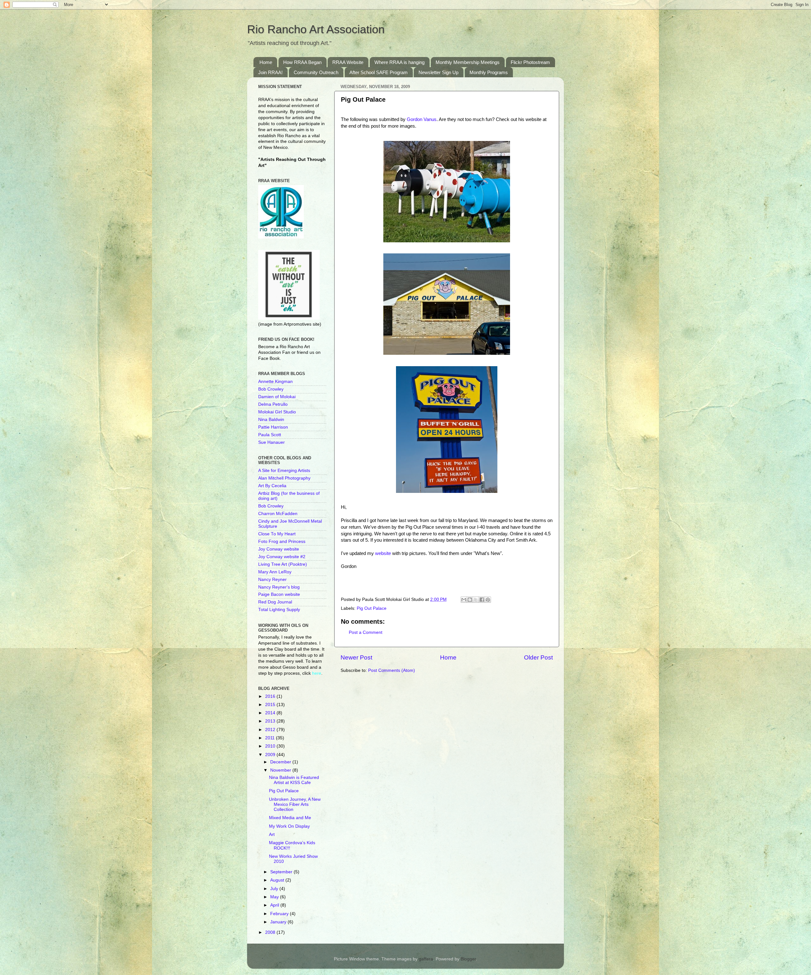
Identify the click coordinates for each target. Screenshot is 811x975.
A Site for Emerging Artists (284, 470)
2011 (270, 738)
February (280, 913)
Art (272, 834)
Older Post (538, 657)
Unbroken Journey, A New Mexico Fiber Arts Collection (295, 804)
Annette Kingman (275, 381)
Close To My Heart (277, 534)
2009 (271, 754)
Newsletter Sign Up (438, 72)
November (281, 770)
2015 (271, 704)
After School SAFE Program (378, 72)
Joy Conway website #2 (281, 556)
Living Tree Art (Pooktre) (282, 564)
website (383, 553)
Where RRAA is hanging (399, 62)
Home (265, 62)
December (281, 762)
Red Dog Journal (275, 602)
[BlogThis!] (470, 599)
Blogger (468, 959)
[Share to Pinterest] (488, 599)
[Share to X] (476, 599)
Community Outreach (316, 72)
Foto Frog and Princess (281, 541)
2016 (271, 696)
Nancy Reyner (272, 579)
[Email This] (464, 599)
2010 (271, 746)
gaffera (426, 959)
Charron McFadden (277, 513)
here (316, 673)
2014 (271, 713)
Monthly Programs (488, 72)
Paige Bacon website (279, 594)
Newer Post (356, 657)
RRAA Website (347, 62)
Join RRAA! (270, 72)
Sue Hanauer (271, 442)
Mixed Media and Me (290, 817)
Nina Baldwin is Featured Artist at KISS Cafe (294, 780)
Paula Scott (269, 434)
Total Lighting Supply (279, 609)
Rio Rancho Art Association (316, 29)
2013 (271, 721)
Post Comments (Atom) (391, 670)
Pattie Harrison (273, 427)
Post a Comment (365, 632)
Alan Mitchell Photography (284, 478)
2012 (271, 729)
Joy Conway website (278, 549)
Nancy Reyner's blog (279, 587)
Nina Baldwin (271, 419)
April (275, 905)
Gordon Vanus (422, 119)
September (282, 872)
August (277, 880)
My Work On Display (289, 826)
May (275, 897)
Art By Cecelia (272, 485)
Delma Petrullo (273, 404)
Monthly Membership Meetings (468, 62)
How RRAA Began (302, 62)
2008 (271, 932)
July (274, 888)
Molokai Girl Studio (277, 412)
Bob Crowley (271, 389)
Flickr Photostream (530, 62)
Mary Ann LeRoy (274, 572)
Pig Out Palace (371, 608)
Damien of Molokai (277, 396)
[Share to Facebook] (482, 599)
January (279, 922)
